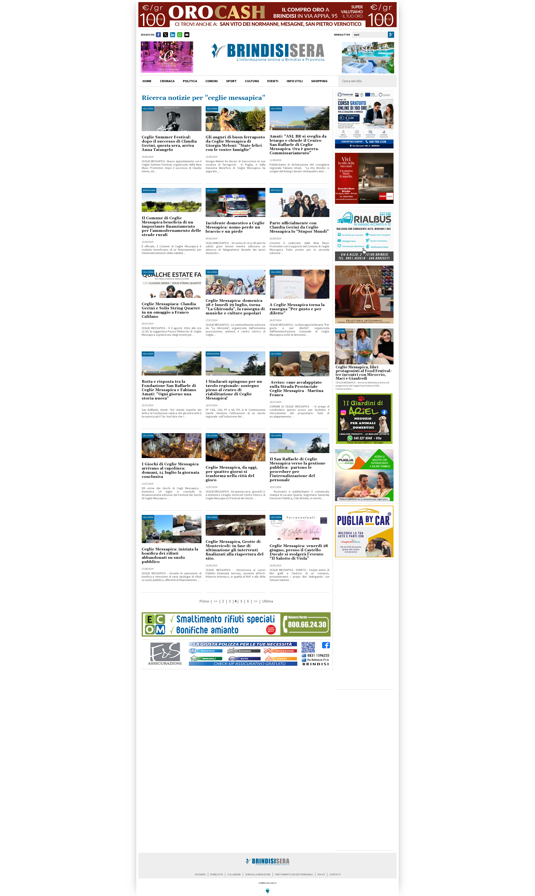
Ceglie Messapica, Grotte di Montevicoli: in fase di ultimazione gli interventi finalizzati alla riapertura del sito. (235, 550)
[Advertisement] (364, 624)
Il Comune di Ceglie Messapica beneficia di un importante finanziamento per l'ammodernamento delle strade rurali (171, 226)
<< (216, 601)
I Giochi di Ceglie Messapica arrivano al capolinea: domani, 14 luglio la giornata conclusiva (170, 470)
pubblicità (216, 874)
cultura (252, 81)
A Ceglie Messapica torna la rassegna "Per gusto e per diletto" (297, 309)
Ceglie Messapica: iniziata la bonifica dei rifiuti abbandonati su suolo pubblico (170, 555)
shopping (319, 81)
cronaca (167, 81)
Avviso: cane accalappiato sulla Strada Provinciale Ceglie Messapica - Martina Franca (296, 388)
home (147, 81)
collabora (234, 874)
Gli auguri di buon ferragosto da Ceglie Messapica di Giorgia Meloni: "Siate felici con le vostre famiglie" (235, 143)
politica (190, 81)
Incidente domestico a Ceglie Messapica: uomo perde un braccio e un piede (235, 227)
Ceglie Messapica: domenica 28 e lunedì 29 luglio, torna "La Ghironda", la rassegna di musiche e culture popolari (235, 307)
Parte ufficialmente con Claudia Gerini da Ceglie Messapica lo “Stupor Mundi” (299, 227)
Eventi (272, 81)
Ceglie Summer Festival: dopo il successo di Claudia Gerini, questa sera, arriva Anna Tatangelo (169, 143)
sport (231, 81)
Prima (204, 601)
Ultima (267, 601)
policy (321, 874)
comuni (211, 81)
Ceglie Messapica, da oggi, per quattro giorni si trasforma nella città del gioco (231, 473)
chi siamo (200, 874)
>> (256, 601)
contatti (335, 874)
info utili (295, 81)
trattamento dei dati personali (294, 874)
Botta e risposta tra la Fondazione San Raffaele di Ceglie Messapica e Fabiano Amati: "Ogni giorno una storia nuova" (169, 390)
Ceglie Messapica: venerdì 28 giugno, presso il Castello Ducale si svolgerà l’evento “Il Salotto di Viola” (299, 552)
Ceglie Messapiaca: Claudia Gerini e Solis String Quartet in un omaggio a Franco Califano (171, 310)
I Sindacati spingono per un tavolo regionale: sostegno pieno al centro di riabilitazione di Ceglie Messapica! (234, 390)
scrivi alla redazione (257, 874)
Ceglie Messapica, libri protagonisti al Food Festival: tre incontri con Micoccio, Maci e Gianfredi (363, 373)
